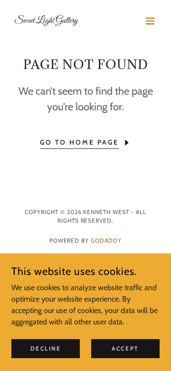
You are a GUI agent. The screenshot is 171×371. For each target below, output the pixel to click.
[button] (150, 20)
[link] (46, 20)
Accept (125, 348)
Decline (45, 348)
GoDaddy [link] (106, 240)
